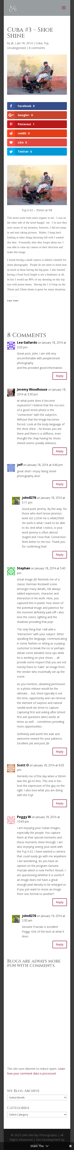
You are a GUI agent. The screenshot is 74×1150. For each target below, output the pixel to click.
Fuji (46, 43)
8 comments (37, 48)
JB (12, 43)
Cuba (39, 43)
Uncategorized (16, 48)
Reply (60, 376)
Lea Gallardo (27, 342)
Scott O (23, 765)
